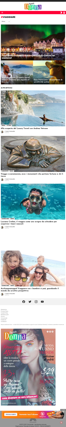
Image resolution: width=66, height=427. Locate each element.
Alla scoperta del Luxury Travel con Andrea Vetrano (24, 128)
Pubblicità (3, 319)
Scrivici (3, 316)
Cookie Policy (4, 313)
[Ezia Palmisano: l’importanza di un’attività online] (49, 72)
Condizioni (4, 321)
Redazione (4, 309)
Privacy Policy (4, 311)
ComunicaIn (4, 318)
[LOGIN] (64, 12)
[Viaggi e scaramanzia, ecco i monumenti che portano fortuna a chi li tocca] (33, 154)
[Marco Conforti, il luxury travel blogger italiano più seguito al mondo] (17, 72)
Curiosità (5, 171)
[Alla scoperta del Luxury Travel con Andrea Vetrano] (33, 108)
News (3, 125)
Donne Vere (5, 218)
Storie (9, 125)
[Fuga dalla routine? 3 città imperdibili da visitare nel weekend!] (33, 42)
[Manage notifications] (61, 422)
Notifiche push (5, 314)
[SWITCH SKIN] (61, 12)
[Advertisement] (16, 240)
